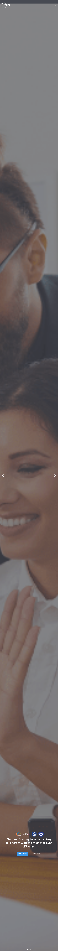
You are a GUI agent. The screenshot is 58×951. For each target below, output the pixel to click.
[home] (5, 5)
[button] (55, 5)
